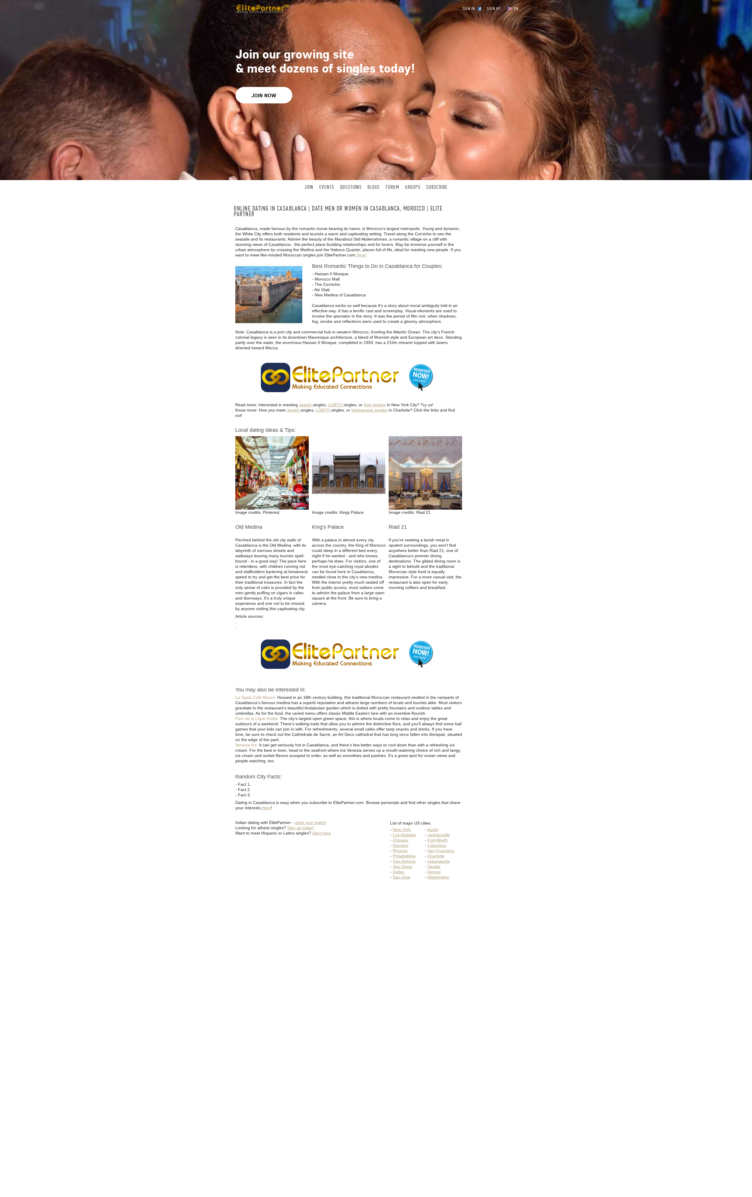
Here (266, 807)
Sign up (494, 8)
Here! (361, 255)
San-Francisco (440, 850)
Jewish (306, 404)
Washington (438, 877)
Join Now (263, 95)
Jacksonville (438, 834)
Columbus (436, 845)
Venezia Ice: (247, 745)
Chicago (400, 840)
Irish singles (375, 404)
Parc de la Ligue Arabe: (257, 718)
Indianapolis (438, 861)
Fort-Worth (437, 840)
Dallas (398, 871)
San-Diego (402, 866)
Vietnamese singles (369, 410)
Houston (400, 845)
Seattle (433, 866)
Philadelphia (404, 856)
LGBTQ (335, 404)
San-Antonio (404, 861)
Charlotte (435, 856)
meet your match (310, 822)
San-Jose (401, 877)
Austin (433, 829)
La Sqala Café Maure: (256, 697)
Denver (434, 871)
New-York (402, 829)
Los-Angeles (404, 834)
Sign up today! (300, 827)
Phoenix (400, 850)
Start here (321, 833)
